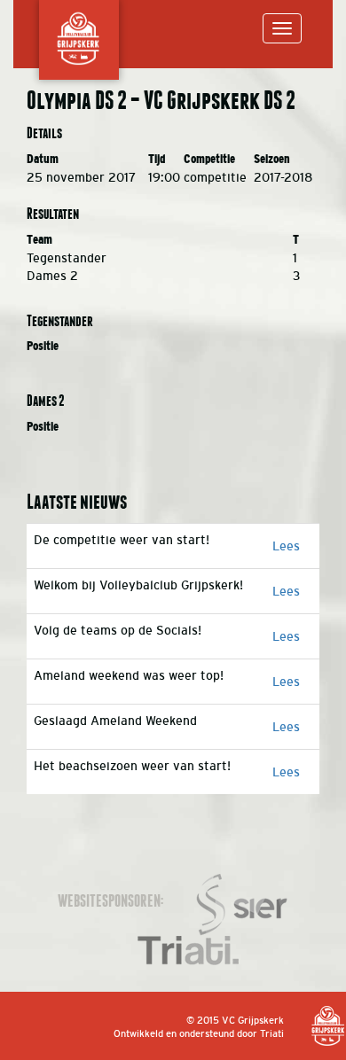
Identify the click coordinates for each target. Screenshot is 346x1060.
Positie (43, 346)
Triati (272, 1033)
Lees (286, 546)
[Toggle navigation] (282, 28)
